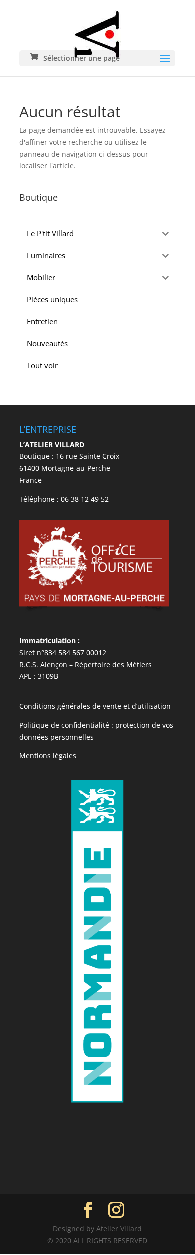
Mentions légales (48, 755)
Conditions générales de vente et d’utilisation (95, 706)
